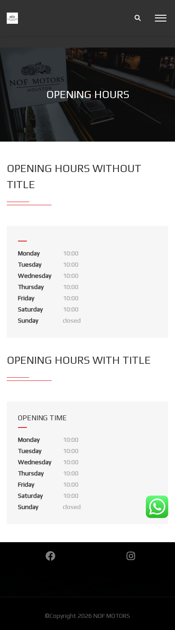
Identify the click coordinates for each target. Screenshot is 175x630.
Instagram (130, 556)
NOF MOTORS (111, 615)
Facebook (50, 556)
